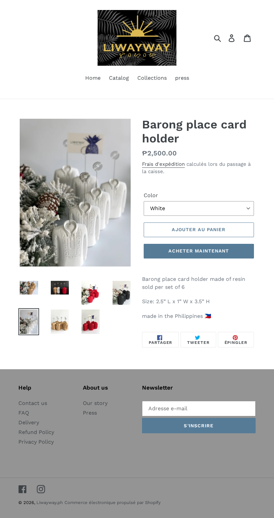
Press (90, 413)
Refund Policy (36, 432)
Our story (95, 403)
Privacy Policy (36, 442)
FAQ (23, 413)
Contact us (32, 403)
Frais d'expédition (163, 164)
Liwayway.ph (49, 502)
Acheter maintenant (198, 250)
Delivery (28, 422)
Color (151, 195)
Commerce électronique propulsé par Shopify (112, 502)
